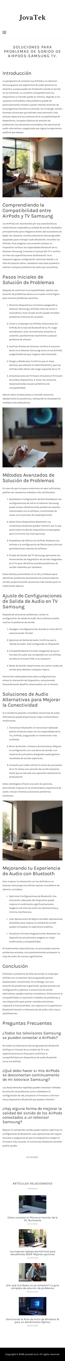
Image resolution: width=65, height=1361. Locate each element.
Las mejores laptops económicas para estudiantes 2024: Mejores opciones (33, 1253)
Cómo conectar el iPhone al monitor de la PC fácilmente (33, 1219)
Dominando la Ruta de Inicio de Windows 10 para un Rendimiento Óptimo (32, 1321)
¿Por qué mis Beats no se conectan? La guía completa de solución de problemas (32, 1287)
